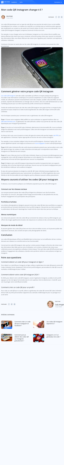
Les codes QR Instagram (8, 96)
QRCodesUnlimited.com (8, 121)
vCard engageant (40, 143)
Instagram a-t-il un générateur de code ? (53, 336)
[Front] (5, 2)
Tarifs (21, 2)
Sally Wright (9, 16)
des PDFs (56, 135)
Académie (14, 2)
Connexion (57, 2)
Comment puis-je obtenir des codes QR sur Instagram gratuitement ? (22, 338)
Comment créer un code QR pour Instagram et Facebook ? (22, 323)
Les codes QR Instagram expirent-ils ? (54, 323)
